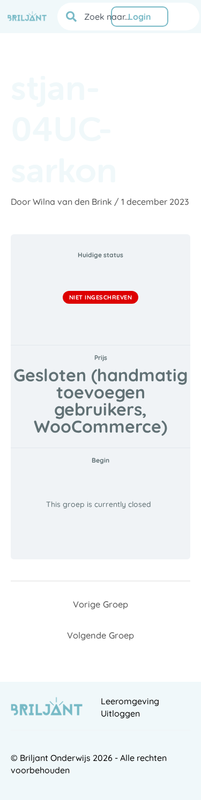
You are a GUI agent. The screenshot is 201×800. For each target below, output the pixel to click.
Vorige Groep (100, 604)
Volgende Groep (100, 635)
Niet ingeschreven (100, 297)
